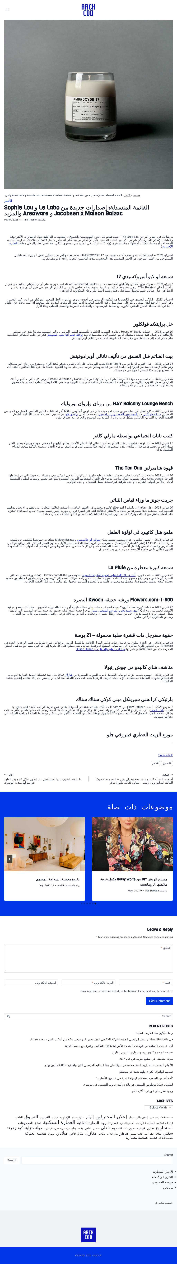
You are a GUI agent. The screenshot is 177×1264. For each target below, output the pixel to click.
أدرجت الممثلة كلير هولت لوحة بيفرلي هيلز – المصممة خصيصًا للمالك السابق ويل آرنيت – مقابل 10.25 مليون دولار (134, 779)
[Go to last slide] (167, 859)
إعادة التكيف (154, 1118)
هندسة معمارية (137, 1137)
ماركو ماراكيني (152, 414)
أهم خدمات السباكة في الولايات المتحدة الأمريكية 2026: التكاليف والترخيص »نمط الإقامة (118, 1046)
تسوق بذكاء (129, 1128)
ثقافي (88, 1128)
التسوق (167, 763)
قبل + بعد (149, 1134)
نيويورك (51, 1134)
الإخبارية (65, 1117)
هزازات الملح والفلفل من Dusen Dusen (100, 649)
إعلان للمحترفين (111, 1116)
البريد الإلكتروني (103, 982)
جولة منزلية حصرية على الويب (57, 1128)
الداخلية (18, 1117)
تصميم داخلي (111, 1128)
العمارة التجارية (127, 1123)
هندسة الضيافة (35, 1133)
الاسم (166, 982)
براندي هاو (72, 414)
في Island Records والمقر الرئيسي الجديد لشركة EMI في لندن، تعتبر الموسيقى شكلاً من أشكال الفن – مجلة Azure (101, 1039)
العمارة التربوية (109, 1123)
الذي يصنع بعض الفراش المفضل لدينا (115, 610)
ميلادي (62, 1133)
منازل (91, 1133)
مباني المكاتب (112, 1134)
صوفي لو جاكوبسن (89, 539)
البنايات (55, 1118)
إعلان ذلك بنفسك (138, 1117)
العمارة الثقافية (88, 1123)
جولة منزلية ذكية (30, 1128)
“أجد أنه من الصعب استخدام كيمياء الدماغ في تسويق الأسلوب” (134, 1078)
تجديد (140, 1128)
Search (168, 1155)
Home (136, 195)
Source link (165, 755)
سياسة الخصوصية (162, 1182)
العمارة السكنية (59, 1122)
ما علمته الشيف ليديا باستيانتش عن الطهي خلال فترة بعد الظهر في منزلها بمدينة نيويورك (43, 779)
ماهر (155, 763)
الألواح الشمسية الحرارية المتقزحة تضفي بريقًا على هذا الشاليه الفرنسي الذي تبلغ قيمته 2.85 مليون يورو (109, 1065)
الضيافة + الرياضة (145, 1123)
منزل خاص (76, 1133)
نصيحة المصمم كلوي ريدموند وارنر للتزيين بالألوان (142, 1052)
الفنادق (37, 1123)
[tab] (95, 903)
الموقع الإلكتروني (45, 982)
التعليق (166, 948)
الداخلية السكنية (165, 1123)
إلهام (90, 1117)
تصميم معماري (164, 1202)
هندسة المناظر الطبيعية (161, 1138)
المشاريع (164, 1127)
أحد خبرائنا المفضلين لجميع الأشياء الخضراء (109, 575)
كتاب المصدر (136, 1134)
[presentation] (132, 844)
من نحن (168, 1187)
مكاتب (101, 1133)
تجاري (150, 1128)
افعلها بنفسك (78, 1117)
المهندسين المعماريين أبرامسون (118, 414)
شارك (69, 674)
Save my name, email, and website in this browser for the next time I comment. (124, 991)
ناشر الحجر (157, 710)
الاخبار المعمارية (163, 1171)
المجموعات (25, 1123)
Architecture (167, 1117)
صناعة (158, 1134)
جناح (73, 1128)
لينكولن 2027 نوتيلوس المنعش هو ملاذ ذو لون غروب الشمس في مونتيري (128, 1084)
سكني (168, 1133)
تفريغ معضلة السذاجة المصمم (58, 879)
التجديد (45, 1117)
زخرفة (11, 1128)
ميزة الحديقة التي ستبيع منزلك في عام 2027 (146, 1058)
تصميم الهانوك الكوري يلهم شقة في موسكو (146, 1071)
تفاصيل (96, 1128)
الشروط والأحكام (162, 1177)
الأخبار (127, 195)
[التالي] (9, 859)
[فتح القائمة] (7, 10)
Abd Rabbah (30, 219)
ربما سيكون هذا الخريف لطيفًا (154, 1033)
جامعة (80, 1128)
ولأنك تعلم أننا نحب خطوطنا (65, 334)
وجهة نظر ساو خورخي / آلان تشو (152, 1091)
